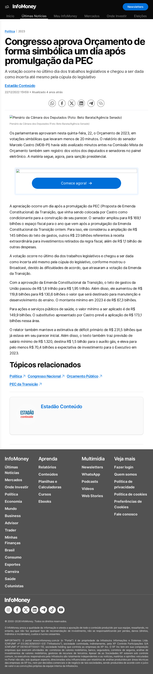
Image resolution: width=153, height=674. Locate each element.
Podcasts (90, 481)
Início (10, 16)
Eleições (140, 16)
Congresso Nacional (44, 376)
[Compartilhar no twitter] (71, 103)
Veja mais (124, 459)
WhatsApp (91, 474)
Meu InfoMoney (65, 16)
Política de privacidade (124, 484)
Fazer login (123, 467)
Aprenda (47, 459)
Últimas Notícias (34, 16)
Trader (10, 530)
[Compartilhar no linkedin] (81, 103)
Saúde (10, 579)
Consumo (13, 557)
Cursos (44, 494)
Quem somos (125, 474)
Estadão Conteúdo (20, 86)
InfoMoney (17, 459)
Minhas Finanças (13, 540)
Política (10, 31)
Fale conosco (125, 514)
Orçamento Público (82, 376)
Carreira (12, 572)
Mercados (91, 16)
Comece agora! (74, 183)
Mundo (11, 508)
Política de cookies (130, 494)
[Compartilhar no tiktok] (52, 609)
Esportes (12, 564)
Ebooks (44, 501)
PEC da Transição (24, 384)
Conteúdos (48, 474)
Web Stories (92, 496)
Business (13, 516)
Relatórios (47, 467)
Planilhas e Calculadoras (49, 484)
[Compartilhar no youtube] (61, 609)
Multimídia (93, 459)
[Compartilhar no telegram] (91, 103)
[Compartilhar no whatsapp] (52, 103)
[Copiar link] (100, 103)
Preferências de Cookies (128, 504)
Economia (13, 501)
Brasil (10, 550)
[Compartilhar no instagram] (8, 609)
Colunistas (14, 586)
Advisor (11, 523)
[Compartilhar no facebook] (62, 103)
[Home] (24, 6)
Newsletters (135, 6)
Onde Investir (117, 16)
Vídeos (88, 489)
